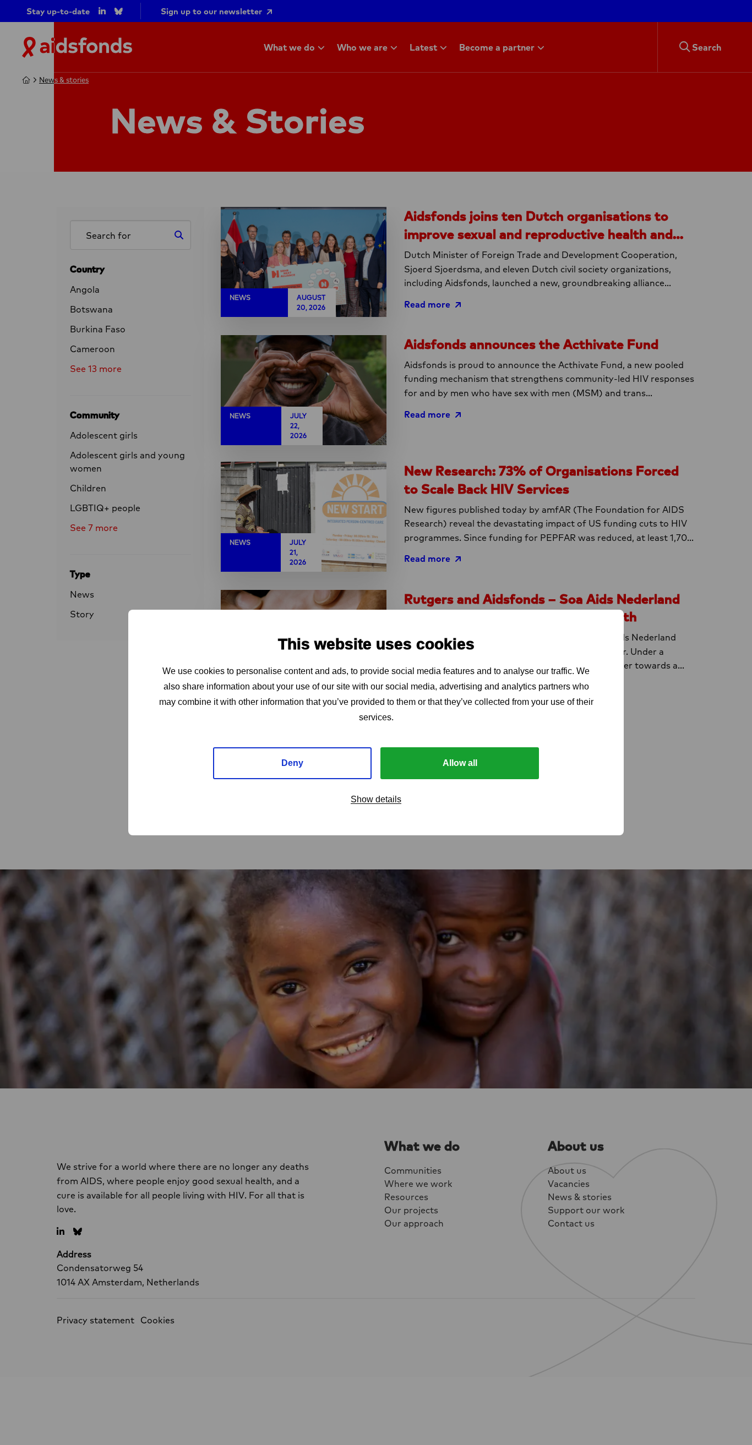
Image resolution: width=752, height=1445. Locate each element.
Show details (376, 799)
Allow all (460, 763)
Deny (292, 763)
